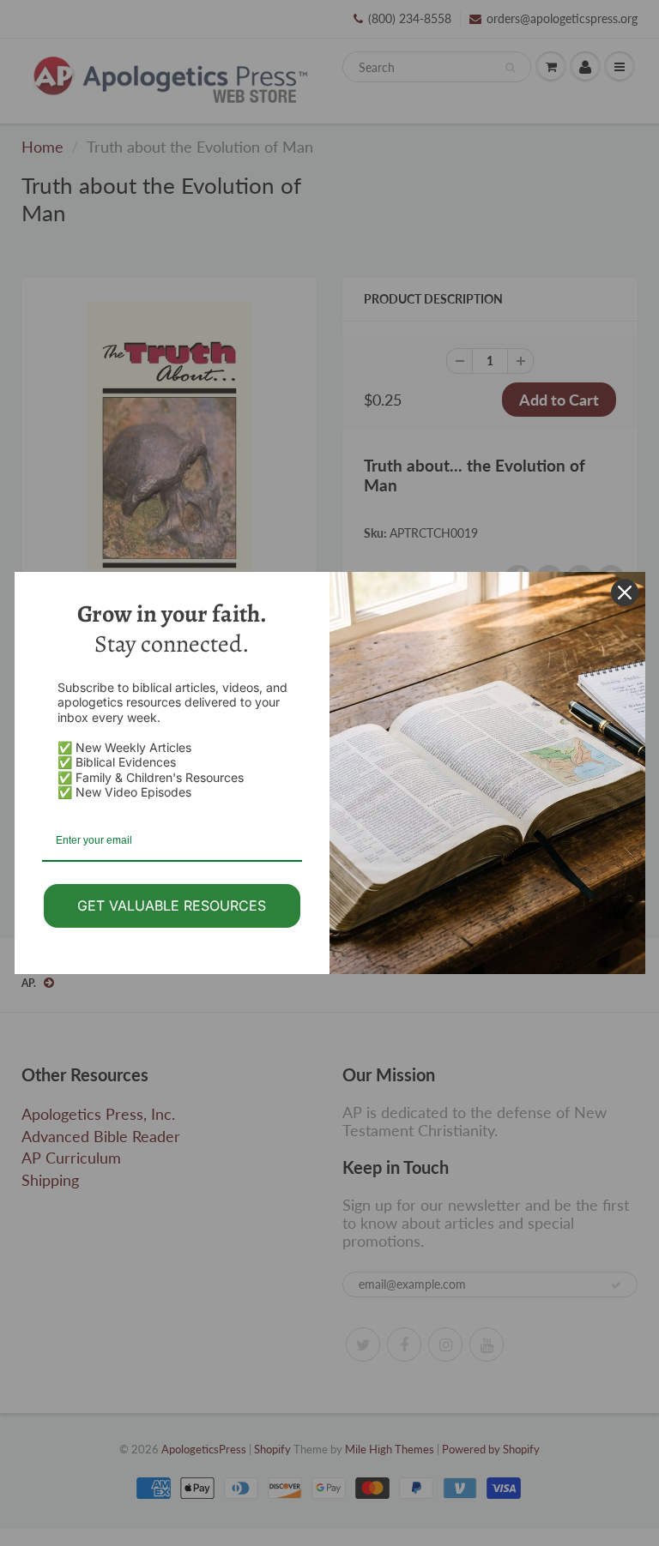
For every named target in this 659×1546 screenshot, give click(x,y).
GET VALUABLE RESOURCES (171, 905)
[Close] (624, 592)
